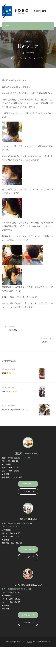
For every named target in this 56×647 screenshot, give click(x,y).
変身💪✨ (6, 373)
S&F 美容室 (27, 642)
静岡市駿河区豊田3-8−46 (18, 589)
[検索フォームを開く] (49, 26)
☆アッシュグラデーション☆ (15, 409)
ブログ (28, 41)
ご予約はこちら (27, 484)
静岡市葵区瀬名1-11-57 (18, 458)
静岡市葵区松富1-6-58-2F (19, 523)
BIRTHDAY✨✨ (9, 391)
